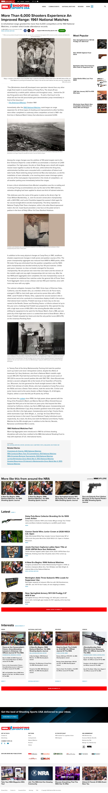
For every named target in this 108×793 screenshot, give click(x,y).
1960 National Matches (31, 107)
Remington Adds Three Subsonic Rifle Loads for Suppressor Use (47, 578)
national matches (15, 445)
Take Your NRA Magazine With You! (13, 783)
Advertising (4, 738)
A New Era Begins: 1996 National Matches (44, 562)
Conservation (6, 655)
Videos (84, 629)
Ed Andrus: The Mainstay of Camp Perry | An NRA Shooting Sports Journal (40, 664)
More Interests (19, 626)
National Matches (68, 7)
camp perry (37, 445)
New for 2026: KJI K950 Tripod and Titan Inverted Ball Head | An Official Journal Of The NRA (13, 659)
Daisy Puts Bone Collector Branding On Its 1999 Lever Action (47, 517)
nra (8, 445)
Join (18, 1)
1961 (58, 445)
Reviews (81, 7)
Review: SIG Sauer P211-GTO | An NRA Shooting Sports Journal (67, 657)
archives (27, 445)
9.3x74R (62, 653)
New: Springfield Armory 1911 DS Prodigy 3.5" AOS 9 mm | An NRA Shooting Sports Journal (67, 498)
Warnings (31, 790)
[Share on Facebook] (25, 30)
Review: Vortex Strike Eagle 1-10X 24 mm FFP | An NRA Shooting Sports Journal (66, 663)
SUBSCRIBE (10, 717)
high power (54, 445)
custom (22, 398)
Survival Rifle (101, 655)
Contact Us (4, 735)
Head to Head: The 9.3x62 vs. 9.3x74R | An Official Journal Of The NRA (67, 649)
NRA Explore (58, 738)
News (44, 7)
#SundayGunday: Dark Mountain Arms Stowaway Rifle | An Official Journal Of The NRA (94, 650)
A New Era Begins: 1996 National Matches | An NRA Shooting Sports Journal (11, 498)
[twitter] (29, 30)
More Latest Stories (60, 609)
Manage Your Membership (89, 743)
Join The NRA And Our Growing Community (40, 783)
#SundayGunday (88, 655)
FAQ (37, 790)
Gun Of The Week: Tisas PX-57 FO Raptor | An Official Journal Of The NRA (94, 659)
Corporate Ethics (22, 790)
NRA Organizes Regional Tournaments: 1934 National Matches (30, 456)
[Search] (105, 6)
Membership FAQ (86, 740)
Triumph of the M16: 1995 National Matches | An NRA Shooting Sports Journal (39, 670)
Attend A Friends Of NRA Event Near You (94, 783)
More (12, 512)
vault (31, 445)
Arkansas (13, 655)
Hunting (18, 655)
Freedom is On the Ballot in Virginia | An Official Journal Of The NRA (94, 664)
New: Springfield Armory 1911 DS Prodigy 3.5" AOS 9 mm (46, 594)
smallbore (47, 445)
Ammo (66, 653)
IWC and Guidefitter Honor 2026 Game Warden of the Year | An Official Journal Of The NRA (13, 674)
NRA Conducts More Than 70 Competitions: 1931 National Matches (31, 453)
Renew (22, 1)
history (22, 445)
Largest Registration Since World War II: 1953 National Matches (30, 458)
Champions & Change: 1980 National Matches (24, 451)
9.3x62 (58, 653)
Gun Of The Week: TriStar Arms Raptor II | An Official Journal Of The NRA (94, 670)
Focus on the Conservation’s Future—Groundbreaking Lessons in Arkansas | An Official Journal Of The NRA (13, 650)
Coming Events (54, 7)
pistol (42, 445)
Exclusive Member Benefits (89, 738)
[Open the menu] (92, 6)
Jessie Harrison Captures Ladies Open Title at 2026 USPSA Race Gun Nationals (46, 548)
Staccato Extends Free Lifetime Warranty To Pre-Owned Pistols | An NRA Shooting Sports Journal (94, 499)
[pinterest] (33, 30)
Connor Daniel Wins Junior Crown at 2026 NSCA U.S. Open (47, 532)
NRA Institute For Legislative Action (64, 735)
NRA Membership (86, 735)
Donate (27, 1)
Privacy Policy (4, 790)
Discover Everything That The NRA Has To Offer (66, 783)
